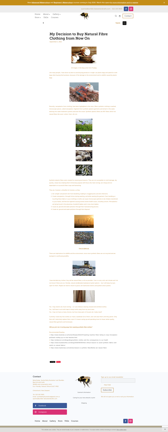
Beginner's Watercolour (63, 3)
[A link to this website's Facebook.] (126, 9)
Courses (54, 17)
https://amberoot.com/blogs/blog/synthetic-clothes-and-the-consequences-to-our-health (79, 340)
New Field (107, 385)
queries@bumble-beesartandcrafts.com (95, 9)
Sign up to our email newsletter (112, 377)
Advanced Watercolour (40, 3)
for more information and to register (124, 3)
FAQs (46, 17)
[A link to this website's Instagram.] (131, 9)
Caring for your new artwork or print (84, 397)
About (46, 14)
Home (37, 14)
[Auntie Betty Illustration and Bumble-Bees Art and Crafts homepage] (84, 16)
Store (37, 17)
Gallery (56, 14)
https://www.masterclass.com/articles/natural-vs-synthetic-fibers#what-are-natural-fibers (79, 348)
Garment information (84, 392)
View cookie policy (121, 429)
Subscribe (107, 390)
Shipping (84, 403)
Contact (128, 16)
